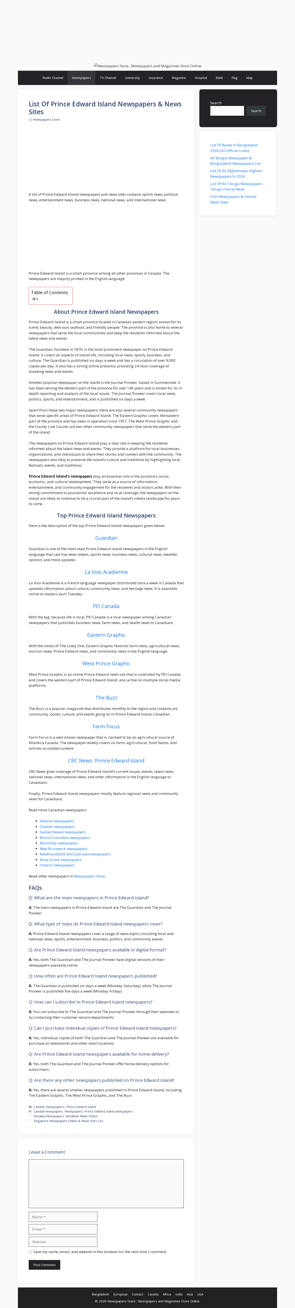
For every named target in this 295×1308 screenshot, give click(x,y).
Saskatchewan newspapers (63, 831)
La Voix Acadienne (106, 571)
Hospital (201, 77)
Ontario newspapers (57, 865)
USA (200, 1294)
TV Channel (108, 77)
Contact (137, 1294)
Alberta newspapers (57, 820)
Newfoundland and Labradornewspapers (75, 854)
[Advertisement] (147, 30)
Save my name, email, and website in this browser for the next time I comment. (100, 1251)
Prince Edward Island (81, 1107)
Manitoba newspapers (59, 843)
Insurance (156, 77)
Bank (219, 77)
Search (216, 102)
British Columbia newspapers (65, 837)
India (178, 1294)
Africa (167, 1294)
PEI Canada (106, 606)
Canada (39, 1107)
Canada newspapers (48, 1111)
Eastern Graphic (106, 634)
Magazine (179, 77)
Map (249, 77)
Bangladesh (100, 1294)
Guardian (106, 537)
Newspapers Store (89, 876)
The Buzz (106, 697)
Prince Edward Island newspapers (108, 1111)
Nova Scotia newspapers (60, 859)
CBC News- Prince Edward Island (106, 760)
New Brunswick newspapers (63, 848)
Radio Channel (53, 77)
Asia (190, 1294)
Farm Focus (106, 726)
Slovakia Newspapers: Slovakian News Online (65, 1116)
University (132, 77)
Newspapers (81, 77)
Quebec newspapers (57, 826)
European (120, 1294)
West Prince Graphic (106, 663)
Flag (235, 77)
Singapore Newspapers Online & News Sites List (68, 1121)
